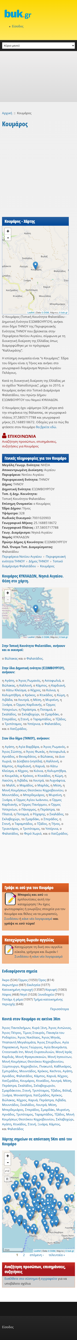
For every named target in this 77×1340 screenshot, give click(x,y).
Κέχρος (35, 690)
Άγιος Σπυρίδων (49, 1042)
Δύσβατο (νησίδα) (29, 761)
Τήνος (55, 824)
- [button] (8, 237)
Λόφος (6, 994)
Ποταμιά (46, 709)
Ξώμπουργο (10, 1066)
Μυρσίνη (51, 700)
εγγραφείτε (49, 1278)
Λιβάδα (7, 700)
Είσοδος (17, 26)
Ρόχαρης (39, 814)
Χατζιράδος (18, 729)
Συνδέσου (11, 919)
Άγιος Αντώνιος (59, 1028)
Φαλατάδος (34, 658)
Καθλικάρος (62, 1066)
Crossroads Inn (12, 1052)
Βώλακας (11, 658)
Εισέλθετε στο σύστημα (21, 1278)
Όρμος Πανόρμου (34, 804)
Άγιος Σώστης (12, 751)
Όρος (42, 980)
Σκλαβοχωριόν (44, 1085)
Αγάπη (9, 680)
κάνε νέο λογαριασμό (37, 919)
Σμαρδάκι (52, 714)
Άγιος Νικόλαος (29, 1037)
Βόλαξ (66, 1090)
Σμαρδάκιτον (11, 1090)
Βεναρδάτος (27, 756)
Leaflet (31, 312)
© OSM (45, 312)
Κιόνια (50, 690)
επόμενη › (37, 1255)
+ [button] (8, 231)
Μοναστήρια (23, 1095)
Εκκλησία (33, 985)
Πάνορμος (28, 809)
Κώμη (61, 695)
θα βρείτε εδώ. (46, 427)
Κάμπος (41, 685)
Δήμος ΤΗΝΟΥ (39, 561)
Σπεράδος (9, 719)
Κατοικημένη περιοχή (17, 989)
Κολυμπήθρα (11, 695)
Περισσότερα (59, 1009)
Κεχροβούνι (29, 1066)
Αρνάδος (8, 756)
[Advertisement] (38, 76)
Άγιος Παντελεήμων (16, 1028)
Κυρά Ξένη (39, 1028)
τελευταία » (57, 1255)
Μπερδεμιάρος (33, 795)
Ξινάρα (7, 704)
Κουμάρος (47, 566)
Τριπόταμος (13, 724)
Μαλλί (10, 785)
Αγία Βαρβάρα (28, 747)
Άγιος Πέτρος (11, 1033)
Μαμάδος (26, 785)
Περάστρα (28, 709)
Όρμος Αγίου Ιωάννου (32, 800)
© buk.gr (63, 312)
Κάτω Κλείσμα (16, 690)
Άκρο (5, 980)
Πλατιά (7, 814)
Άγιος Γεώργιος (31, 1047)
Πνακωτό (45, 1066)
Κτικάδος (46, 695)
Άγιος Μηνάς (51, 1037)
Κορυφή (51, 989)
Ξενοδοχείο (46, 994)
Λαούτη (7, 780)
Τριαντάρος (10, 828)
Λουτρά (23, 700)
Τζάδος (60, 719)
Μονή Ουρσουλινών (39, 1052)
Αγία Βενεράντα (55, 1047)
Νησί (23, 994)
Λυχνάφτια (57, 780)
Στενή (25, 719)
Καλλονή (25, 685)
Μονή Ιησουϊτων (59, 1057)
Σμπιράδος (10, 1071)
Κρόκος (30, 695)
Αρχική (7, 113)
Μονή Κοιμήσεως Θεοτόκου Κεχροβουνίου (32, 790)
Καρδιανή (58, 685)
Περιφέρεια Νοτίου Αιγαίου (22, 556)
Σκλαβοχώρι (30, 714)
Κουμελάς (11, 776)
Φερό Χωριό (32, 833)
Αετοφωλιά (53, 680)
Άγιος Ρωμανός (29, 680)
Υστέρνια (33, 724)
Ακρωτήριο (10, 985)
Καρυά (40, 766)
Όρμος (23, 980)
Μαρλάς (43, 785)
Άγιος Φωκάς (35, 751)
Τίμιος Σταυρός (34, 1033)
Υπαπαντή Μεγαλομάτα (19, 1042)
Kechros (55, 1071)
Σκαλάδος (9, 714)
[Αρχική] (38, 14)
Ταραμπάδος (42, 719)
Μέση (37, 700)
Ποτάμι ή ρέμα (12, 999)
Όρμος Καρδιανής (29, 704)
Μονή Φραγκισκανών (30, 1057)
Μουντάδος (10, 795)
